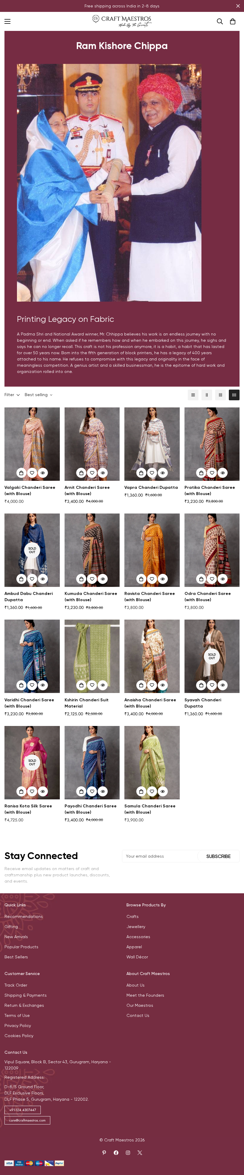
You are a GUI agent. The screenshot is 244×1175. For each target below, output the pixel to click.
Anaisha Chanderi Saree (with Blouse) (150, 703)
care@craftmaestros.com (27, 1120)
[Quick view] (43, 473)
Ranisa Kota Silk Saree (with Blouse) (28, 809)
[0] (233, 21)
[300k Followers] (116, 1152)
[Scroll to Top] (232, 1142)
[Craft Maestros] (122, 21)
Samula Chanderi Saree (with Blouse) (150, 809)
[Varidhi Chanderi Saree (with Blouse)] (32, 656)
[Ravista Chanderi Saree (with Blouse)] (152, 550)
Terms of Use (17, 1015)
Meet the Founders (145, 995)
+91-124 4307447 (22, 1110)
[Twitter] (139, 1152)
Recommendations (23, 916)
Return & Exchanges (24, 1005)
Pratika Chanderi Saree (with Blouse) (209, 490)
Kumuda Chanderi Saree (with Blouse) (91, 596)
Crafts (132, 916)
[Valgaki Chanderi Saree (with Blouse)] (32, 444)
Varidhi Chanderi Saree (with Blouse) (29, 703)
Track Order (15, 985)
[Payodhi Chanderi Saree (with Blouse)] (92, 762)
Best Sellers (16, 957)
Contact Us (137, 1015)
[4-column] (234, 395)
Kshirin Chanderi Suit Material (87, 703)
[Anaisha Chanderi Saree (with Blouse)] (152, 656)
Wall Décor (137, 957)
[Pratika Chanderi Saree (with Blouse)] (212, 444)
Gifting (11, 926)
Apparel (134, 946)
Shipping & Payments (25, 995)
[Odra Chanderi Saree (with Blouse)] (212, 550)
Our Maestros (139, 1005)
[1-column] (193, 395)
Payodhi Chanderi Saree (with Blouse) (91, 809)
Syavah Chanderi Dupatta (202, 703)
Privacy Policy (17, 1025)
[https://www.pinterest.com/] (104, 1152)
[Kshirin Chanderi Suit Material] (92, 656)
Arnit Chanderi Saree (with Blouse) (87, 490)
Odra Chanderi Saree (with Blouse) (207, 596)
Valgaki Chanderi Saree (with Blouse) (29, 490)
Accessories (138, 936)
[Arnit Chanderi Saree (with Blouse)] (92, 444)
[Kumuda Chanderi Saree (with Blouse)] (92, 550)
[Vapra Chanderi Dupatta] (152, 444)
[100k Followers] (128, 1152)
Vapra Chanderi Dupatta (151, 487)
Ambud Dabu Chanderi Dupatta (28, 596)
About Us (135, 985)
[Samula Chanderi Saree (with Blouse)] (152, 762)
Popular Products (21, 946)
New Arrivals (16, 936)
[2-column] (206, 395)
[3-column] (220, 395)
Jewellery (135, 926)
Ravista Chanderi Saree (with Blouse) (149, 596)
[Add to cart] (21, 473)
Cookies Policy (18, 1035)
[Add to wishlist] (32, 473)
